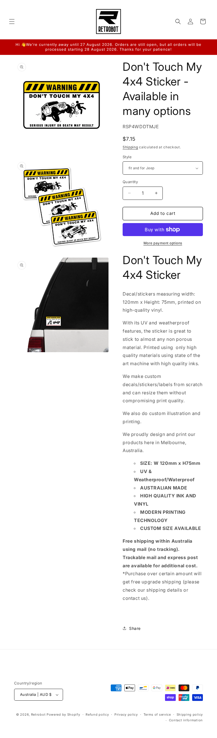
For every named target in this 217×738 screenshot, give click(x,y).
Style (127, 157)
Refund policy (97, 714)
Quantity (130, 181)
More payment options (163, 243)
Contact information (186, 720)
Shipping (130, 147)
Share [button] (135, 628)
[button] (12, 21)
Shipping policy (190, 714)
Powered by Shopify (63, 714)
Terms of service (157, 714)
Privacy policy (126, 714)
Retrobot (38, 714)
